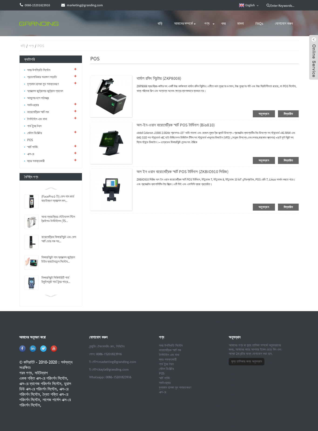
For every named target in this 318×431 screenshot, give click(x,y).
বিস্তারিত (288, 114)
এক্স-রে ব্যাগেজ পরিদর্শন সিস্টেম (40, 383)
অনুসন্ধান (264, 114)
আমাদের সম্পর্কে (183, 23)
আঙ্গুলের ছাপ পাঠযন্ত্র (38, 98)
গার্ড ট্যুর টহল (34, 126)
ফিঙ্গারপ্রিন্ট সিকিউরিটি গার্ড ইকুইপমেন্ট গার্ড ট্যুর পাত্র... (55, 279)
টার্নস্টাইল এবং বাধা (37, 119)
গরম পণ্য (25, 372)
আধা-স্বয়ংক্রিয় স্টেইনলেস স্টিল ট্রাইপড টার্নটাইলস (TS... (58, 219)
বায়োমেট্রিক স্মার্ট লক (38, 112)
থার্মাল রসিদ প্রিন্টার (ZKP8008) (159, 78)
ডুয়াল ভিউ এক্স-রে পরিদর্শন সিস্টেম (45, 386)
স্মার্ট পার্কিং (32, 147)
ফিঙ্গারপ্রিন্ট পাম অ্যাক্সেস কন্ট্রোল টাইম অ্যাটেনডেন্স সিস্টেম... (58, 259)
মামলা (240, 23)
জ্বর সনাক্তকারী (36, 161)
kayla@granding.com (114, 369)
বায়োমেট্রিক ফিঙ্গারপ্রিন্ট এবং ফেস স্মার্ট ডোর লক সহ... (58, 239)
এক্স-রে (30, 154)
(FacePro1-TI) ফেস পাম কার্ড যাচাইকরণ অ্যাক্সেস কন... (57, 198)
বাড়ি (160, 23)
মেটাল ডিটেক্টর (34, 133)
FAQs (259, 23)
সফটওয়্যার (33, 105)
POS (40, 45)
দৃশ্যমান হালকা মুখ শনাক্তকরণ (43, 84)
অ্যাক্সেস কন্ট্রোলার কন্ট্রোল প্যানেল (45, 91)
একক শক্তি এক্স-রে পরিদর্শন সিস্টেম (43, 378)
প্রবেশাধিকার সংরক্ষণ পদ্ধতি (42, 77)
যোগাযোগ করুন (284, 23)
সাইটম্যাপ (41, 372)
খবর (223, 23)
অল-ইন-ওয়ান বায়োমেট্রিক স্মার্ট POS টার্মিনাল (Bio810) (176, 125)
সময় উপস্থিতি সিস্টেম (38, 70)
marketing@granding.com (117, 362)
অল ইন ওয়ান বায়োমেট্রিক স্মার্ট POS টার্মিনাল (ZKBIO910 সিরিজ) (182, 171)
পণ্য (207, 23)
